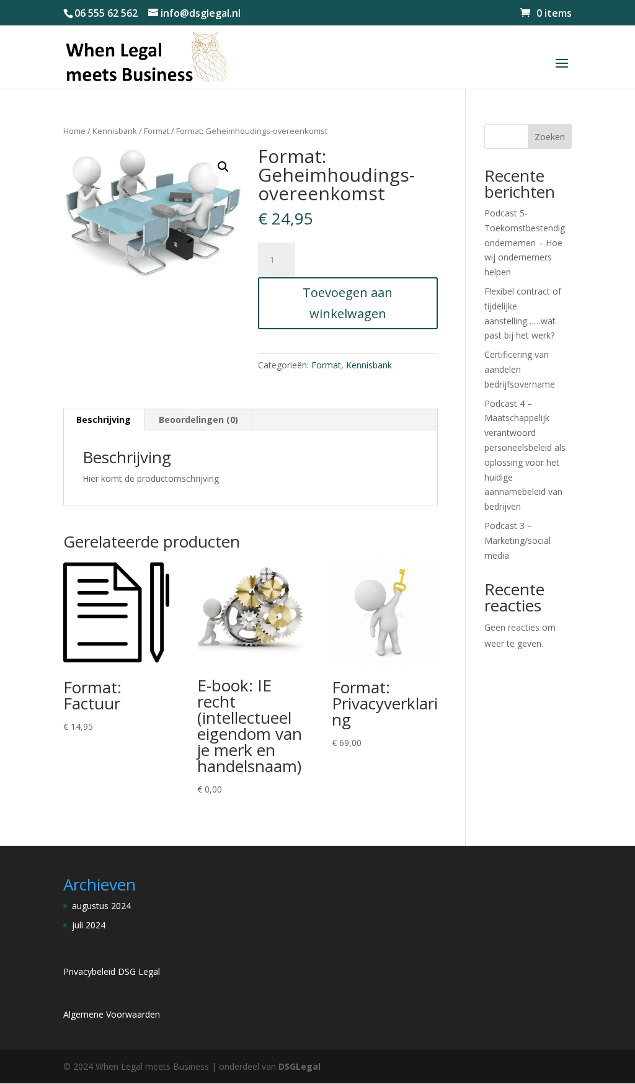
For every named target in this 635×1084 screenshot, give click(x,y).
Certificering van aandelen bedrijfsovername (519, 369)
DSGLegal (299, 1066)
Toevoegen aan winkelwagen (348, 303)
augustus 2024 (101, 906)
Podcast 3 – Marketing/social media (517, 540)
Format (156, 130)
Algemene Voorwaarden (111, 1014)
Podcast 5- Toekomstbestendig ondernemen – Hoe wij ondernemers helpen (524, 242)
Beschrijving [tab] (103, 419)
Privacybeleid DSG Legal (111, 971)
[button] (223, 167)
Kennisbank (114, 130)
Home (74, 130)
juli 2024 (88, 925)
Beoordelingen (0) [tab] (198, 419)
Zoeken (550, 137)
